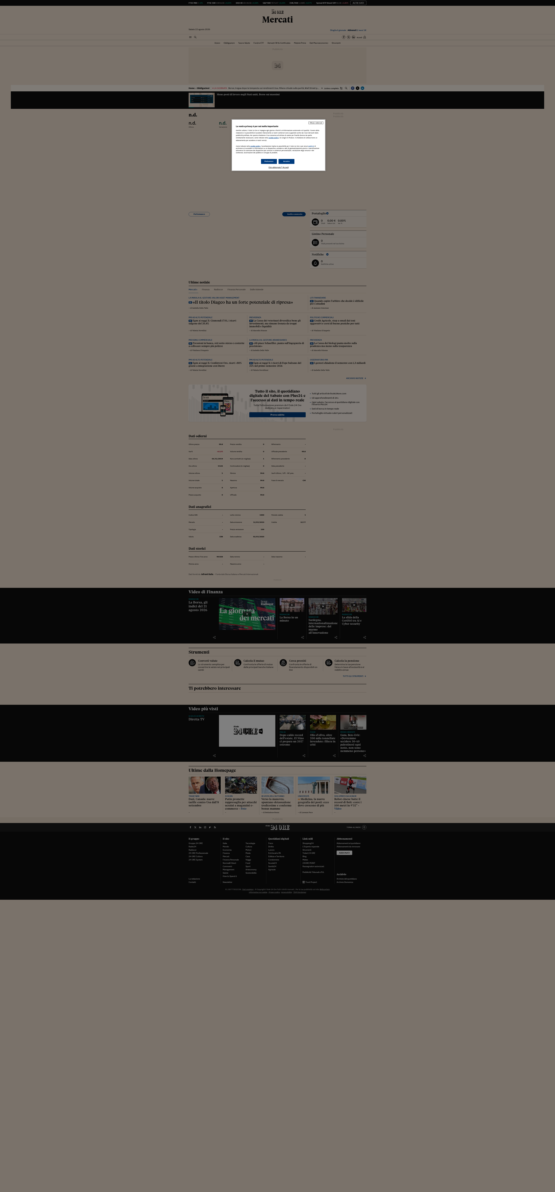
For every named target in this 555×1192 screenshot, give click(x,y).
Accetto (286, 161)
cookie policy (274, 138)
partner (311, 146)
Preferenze (268, 161)
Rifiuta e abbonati (316, 123)
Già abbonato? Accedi (279, 167)
